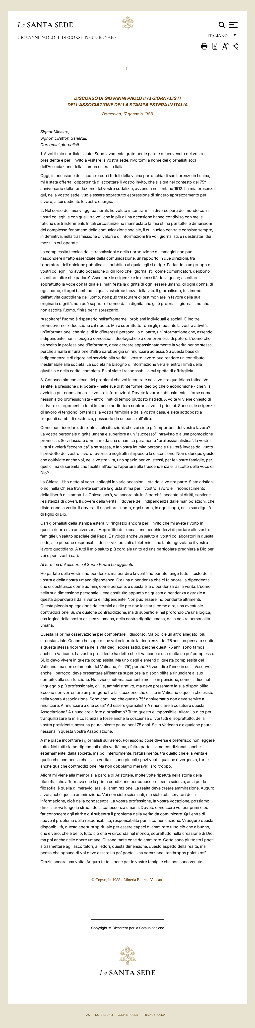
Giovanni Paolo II (38, 37)
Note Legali (104, 1015)
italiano (218, 37)
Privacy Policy (154, 1015)
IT (127, 68)
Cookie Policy (128, 1015)
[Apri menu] (233, 25)
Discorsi (72, 37)
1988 (89, 37)
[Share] (236, 47)
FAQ (87, 1015)
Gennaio (105, 37)
